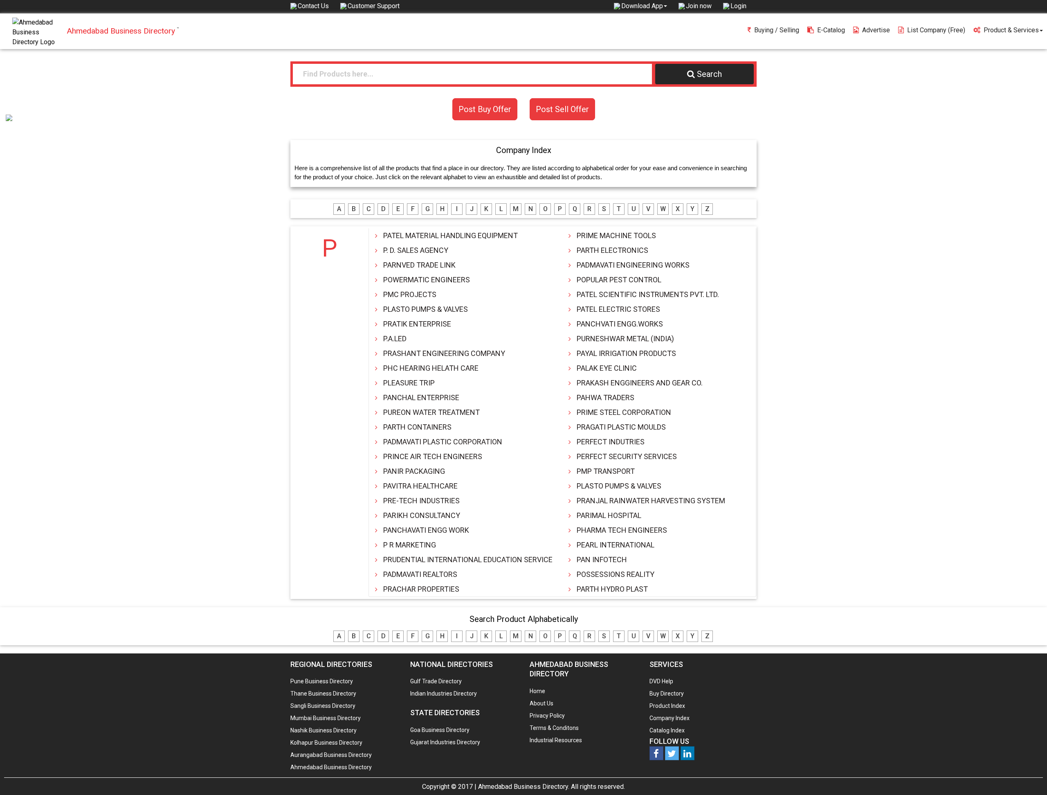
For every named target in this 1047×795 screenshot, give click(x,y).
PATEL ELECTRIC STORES (618, 309)
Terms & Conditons (554, 728)
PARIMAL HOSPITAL (609, 515)
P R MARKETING (409, 545)
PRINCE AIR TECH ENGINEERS (432, 456)
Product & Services (1011, 30)
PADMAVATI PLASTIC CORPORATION (442, 441)
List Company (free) (936, 30)
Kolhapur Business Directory (326, 742)
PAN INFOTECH (602, 559)
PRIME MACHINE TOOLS (616, 235)
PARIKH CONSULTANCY (421, 515)
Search (709, 74)
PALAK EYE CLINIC (607, 368)
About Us (541, 703)
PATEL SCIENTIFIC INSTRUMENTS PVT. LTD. (648, 294)
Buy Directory (666, 693)
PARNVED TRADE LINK (419, 265)
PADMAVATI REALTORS (420, 574)
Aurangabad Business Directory (331, 755)
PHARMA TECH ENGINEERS (622, 530)
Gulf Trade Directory (436, 681)
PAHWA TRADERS (605, 397)
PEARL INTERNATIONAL (615, 545)
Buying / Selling (776, 30)
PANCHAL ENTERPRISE (421, 397)
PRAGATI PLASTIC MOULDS (621, 427)
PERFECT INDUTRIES (611, 441)
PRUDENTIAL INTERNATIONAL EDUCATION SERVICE (468, 559)
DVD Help (661, 681)
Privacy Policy (547, 715)
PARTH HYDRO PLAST (612, 589)
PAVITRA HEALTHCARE (420, 486)
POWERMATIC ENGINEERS (426, 279)
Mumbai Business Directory (325, 718)
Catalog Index (667, 730)
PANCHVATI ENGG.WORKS (620, 324)
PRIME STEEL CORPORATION (624, 412)
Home (537, 691)
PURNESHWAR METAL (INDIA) (625, 338)
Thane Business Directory (323, 693)
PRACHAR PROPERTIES (421, 589)
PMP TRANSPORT (606, 471)
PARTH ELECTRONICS (612, 250)
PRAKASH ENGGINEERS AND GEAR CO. (640, 382)
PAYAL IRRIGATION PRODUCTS (626, 353)
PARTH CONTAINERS (417, 427)
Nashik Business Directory (323, 730)
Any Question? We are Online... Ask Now (1028, 776)
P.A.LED (395, 338)
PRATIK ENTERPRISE (417, 324)
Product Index (667, 706)
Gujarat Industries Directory (445, 742)
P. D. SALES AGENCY (415, 250)
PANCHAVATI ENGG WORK (426, 530)
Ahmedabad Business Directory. (523, 786)
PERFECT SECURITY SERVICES (627, 456)
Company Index (669, 718)
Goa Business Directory (440, 730)
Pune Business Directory (321, 681)
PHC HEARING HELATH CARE (431, 368)
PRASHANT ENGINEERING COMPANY (444, 353)
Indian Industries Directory (443, 693)
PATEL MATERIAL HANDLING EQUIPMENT (450, 235)
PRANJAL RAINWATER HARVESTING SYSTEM (651, 500)
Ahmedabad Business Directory (331, 767)
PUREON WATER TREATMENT (431, 412)
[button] (644, 5)
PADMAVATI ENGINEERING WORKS (633, 265)
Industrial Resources (556, 740)
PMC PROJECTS (409, 294)
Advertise (876, 30)
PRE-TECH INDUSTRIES (421, 500)
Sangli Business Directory (322, 706)
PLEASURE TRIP (409, 382)
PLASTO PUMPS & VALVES (425, 309)
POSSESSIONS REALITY (615, 574)
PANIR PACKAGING (414, 471)
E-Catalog (831, 30)
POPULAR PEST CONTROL (619, 279)
